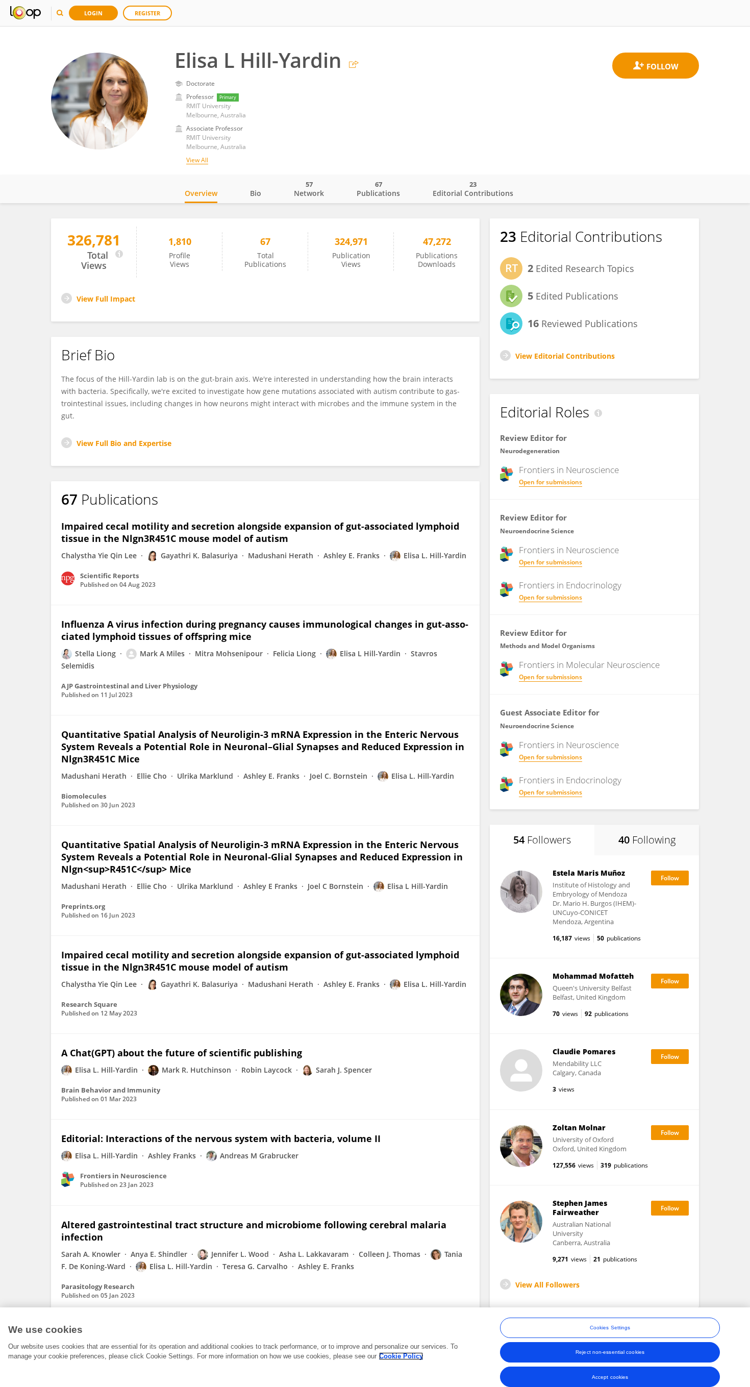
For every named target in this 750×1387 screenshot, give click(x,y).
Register (147, 13)
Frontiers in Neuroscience (569, 470)
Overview (201, 193)
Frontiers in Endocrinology (570, 585)
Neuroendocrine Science (537, 531)
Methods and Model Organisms (547, 645)
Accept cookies (610, 1376)
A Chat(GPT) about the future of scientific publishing (181, 1053)
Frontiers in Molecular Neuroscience (589, 665)
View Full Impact (106, 299)
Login (93, 13)
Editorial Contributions (473, 189)
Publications (378, 189)
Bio (255, 193)
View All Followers (547, 1285)
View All (197, 160)
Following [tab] (647, 840)
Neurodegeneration (530, 451)
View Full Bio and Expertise (124, 443)
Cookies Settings (610, 1327)
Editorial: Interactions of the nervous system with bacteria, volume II (221, 1138)
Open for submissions (550, 482)
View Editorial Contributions (565, 356)
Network (309, 189)
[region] (375, 1347)
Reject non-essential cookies (610, 1352)
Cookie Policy (401, 1356)
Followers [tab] (542, 840)
